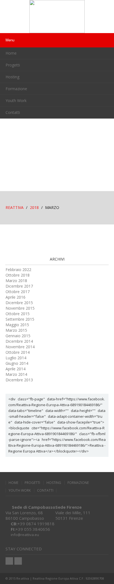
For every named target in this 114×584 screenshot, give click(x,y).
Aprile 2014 (15, 368)
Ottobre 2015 (18, 313)
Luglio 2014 (16, 357)
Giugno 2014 (17, 363)
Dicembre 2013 (19, 379)
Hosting (12, 76)
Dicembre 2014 (19, 341)
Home (11, 53)
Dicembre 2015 (19, 302)
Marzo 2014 (16, 374)
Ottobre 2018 (18, 275)
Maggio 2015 (17, 324)
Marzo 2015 (16, 330)
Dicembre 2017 (19, 286)
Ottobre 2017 (18, 291)
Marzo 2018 (16, 280)
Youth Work (16, 100)
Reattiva (15, 207)
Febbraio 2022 (18, 269)
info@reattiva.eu (25, 534)
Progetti (13, 65)
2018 (34, 207)
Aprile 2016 (15, 297)
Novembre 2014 (20, 346)
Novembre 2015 (20, 308)
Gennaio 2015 (18, 335)
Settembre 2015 (20, 319)
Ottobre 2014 (18, 352)
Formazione (16, 88)
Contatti (13, 112)
